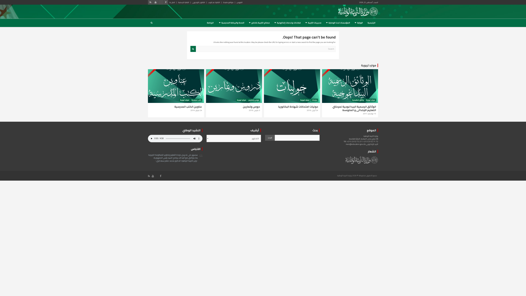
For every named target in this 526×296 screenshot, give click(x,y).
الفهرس (239, 2)
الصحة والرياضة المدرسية (232, 23)
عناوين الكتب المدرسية (188, 106)
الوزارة (360, 23)
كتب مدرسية (196, 100)
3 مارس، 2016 (254, 110)
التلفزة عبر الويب (214, 2)
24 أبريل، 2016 (312, 110)
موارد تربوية (368, 65)
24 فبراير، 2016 (196, 110)
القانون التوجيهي (198, 2)
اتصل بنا (172, 2)
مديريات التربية (314, 23)
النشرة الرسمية (183, 2)
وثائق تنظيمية (358, 100)
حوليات (314, 100)
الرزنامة (210, 23)
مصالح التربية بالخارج (260, 23)
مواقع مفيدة (228, 2)
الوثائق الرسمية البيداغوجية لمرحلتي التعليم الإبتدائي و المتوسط (354, 108)
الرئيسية (371, 23)
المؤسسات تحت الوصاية (339, 23)
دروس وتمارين (253, 100)
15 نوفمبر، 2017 (369, 113)
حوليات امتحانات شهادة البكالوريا (298, 106)
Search (193, 49)
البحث (270, 138)
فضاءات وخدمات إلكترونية (289, 23)
